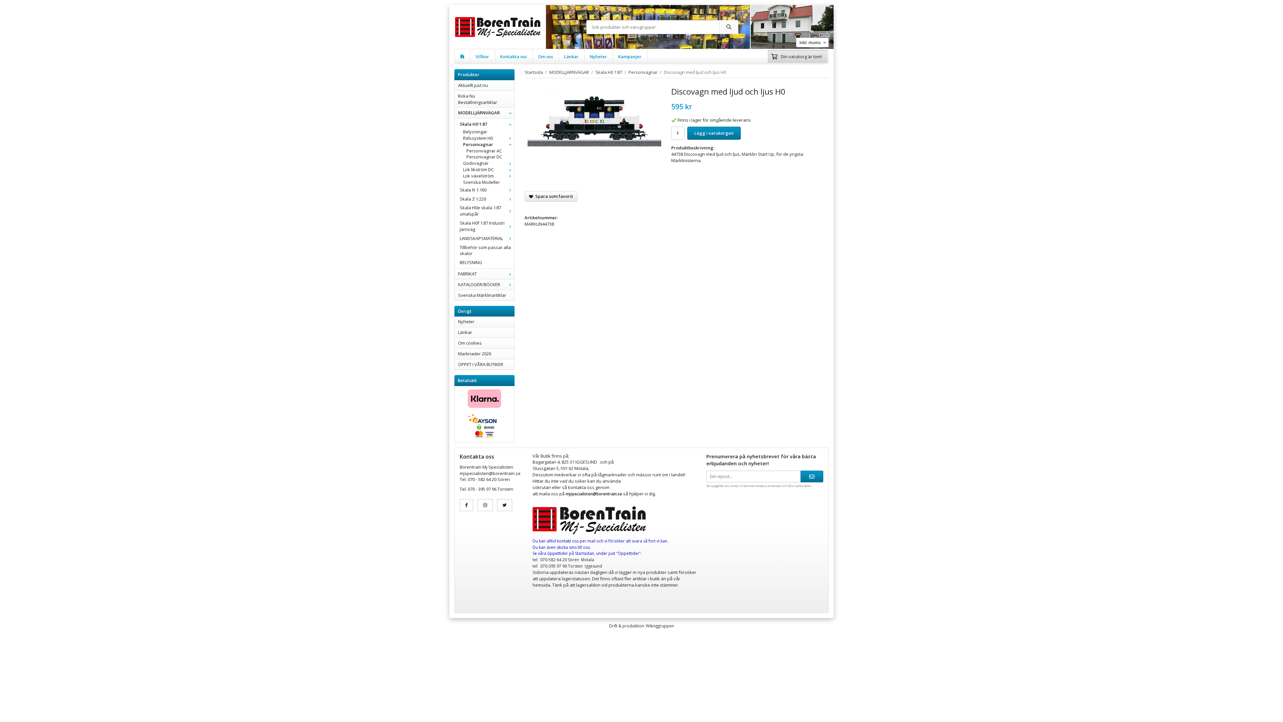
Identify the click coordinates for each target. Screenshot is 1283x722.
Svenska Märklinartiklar (482, 295)
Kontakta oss (513, 56)
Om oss (545, 56)
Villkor (482, 56)
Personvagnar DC (484, 157)
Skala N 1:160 (473, 190)
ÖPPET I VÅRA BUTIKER (480, 364)
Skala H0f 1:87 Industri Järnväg (482, 226)
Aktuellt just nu (473, 85)
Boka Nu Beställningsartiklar (477, 99)
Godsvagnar (475, 163)
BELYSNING (471, 262)
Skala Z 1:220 (473, 199)
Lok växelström (478, 176)
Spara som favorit (553, 196)
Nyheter (598, 56)
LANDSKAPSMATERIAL (481, 238)
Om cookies (470, 343)
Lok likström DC (478, 169)
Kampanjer (630, 56)
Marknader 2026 (474, 354)
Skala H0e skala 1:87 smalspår (480, 211)
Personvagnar (478, 144)
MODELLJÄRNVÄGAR (479, 113)
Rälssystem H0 (478, 138)
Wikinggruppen (660, 625)
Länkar (571, 56)
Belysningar (475, 132)
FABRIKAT (467, 274)
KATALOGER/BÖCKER (479, 284)
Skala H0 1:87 (473, 124)
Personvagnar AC (484, 151)
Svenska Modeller (481, 182)
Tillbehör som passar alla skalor (485, 250)
